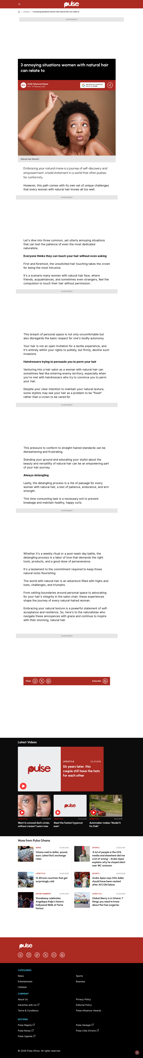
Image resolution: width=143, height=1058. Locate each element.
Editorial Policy (84, 1005)
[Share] (110, 85)
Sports (96, 848)
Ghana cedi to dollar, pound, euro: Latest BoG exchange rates (52, 855)
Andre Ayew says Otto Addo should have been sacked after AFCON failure (108, 881)
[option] (34, 814)
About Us (23, 999)
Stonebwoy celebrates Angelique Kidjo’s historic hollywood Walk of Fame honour (50, 903)
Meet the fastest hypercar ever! (68, 824)
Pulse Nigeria (25, 1025)
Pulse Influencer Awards (88, 1010)
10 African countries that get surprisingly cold (51, 879)
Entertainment (43, 894)
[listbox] (71, 814)
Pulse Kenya (24, 1030)
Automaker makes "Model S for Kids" (105, 824)
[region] (71, 814)
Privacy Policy (83, 999)
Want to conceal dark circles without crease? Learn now (33, 824)
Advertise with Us (27, 1005)
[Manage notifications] (137, 1052)
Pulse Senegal (83, 1025)
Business (80, 981)
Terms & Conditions (28, 1010)
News (38, 848)
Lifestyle (26, 12)
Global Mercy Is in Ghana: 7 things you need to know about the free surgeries (107, 901)
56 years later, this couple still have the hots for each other (81, 770)
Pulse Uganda (25, 1036)
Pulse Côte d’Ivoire (86, 1030)
